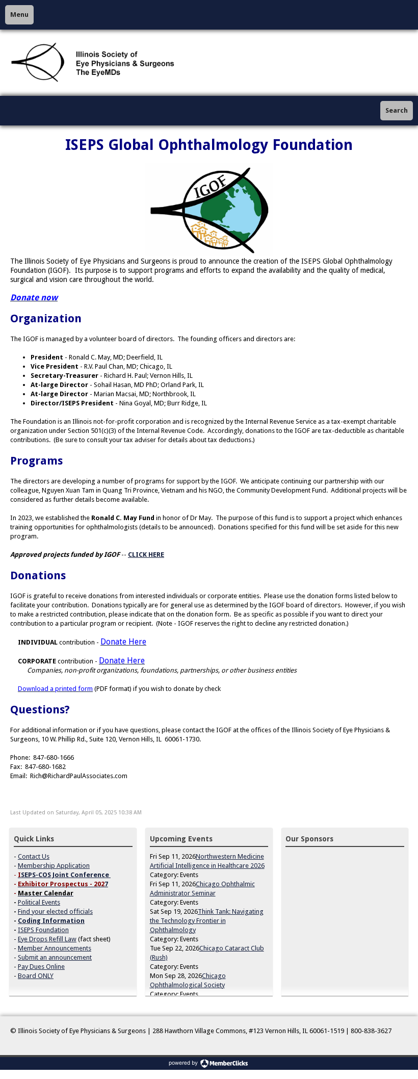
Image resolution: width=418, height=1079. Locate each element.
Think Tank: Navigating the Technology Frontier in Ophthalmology (207, 921)
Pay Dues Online (41, 966)
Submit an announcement (55, 957)
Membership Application (54, 865)
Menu (19, 14)
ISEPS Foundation (43, 930)
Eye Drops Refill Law (47, 939)
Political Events (39, 902)
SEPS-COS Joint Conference (65, 875)
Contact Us (33, 856)
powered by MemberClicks (209, 1063)
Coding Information (51, 920)
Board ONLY (36, 976)
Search (396, 110)
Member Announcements (54, 948)
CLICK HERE (146, 554)
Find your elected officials (55, 911)
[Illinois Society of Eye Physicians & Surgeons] (93, 63)
